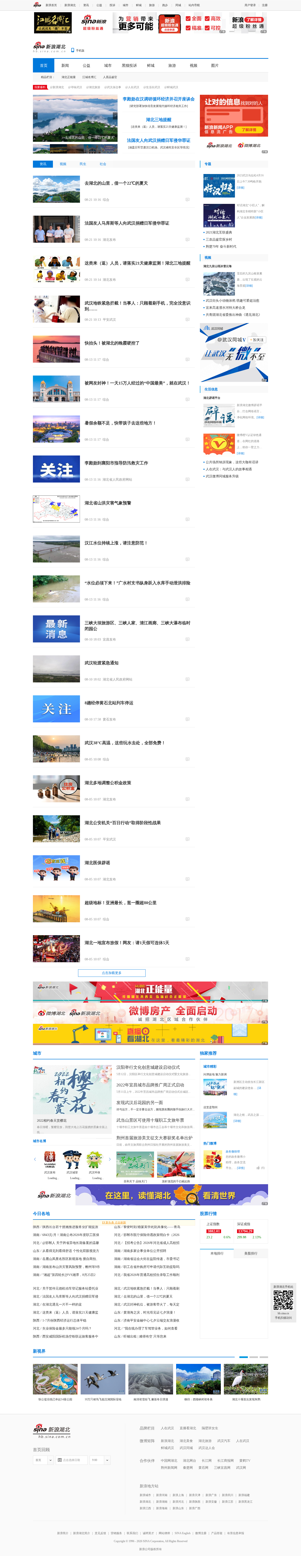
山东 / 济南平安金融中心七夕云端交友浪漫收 (146, 1320)
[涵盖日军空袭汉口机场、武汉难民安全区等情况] (158, 147)
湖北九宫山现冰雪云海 (217, 266)
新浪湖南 (161, 1501)
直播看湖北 (188, 1428)
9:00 (94, 1460)
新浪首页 (51, 5)
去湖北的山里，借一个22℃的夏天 (116, 183)
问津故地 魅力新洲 (215, 1074)
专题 (208, 164)
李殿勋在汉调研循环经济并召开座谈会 (159, 99)
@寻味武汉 (75, 87)
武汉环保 (94, 1172)
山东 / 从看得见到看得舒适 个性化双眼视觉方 (66, 1251)
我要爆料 (40, 87)
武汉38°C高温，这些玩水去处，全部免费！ (125, 742)
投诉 (112, 5)
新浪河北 (178, 1501)
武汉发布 (49, 1172)
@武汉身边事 (112, 87)
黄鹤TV (244, 1460)
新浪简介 (62, 1533)
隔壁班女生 (210, 1428)
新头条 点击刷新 (114, 1222)
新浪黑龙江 (245, 1501)
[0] (188, 199)
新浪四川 (227, 1495)
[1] (188, 399)
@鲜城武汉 (171, 87)
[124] (188, 959)
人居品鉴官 (110, 77)
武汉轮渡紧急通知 (102, 663)
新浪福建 (244, 1495)
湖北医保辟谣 (97, 862)
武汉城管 (72, 1172)
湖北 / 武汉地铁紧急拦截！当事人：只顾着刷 (146, 1288)
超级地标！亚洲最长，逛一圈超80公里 (121, 902)
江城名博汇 (89, 77)
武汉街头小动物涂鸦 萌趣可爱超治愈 (232, 300)
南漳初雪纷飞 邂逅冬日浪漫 (151, 1399)
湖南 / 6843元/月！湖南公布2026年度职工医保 (66, 1235)
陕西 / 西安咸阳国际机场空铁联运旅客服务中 (65, 1336)
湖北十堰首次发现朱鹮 (246, 1399)
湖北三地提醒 (158, 119)
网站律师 (164, 1533)
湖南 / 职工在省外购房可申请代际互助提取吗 (146, 1267)
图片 (215, 65)
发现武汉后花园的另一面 (139, 1102)
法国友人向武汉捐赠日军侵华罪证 (158, 140)
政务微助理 (233, 1151)
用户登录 (250, 5)
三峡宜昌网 (222, 1467)
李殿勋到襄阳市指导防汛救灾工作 (116, 463)
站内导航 (194, 5)
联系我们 (132, 1533)
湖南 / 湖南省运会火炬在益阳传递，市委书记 (146, 1259)
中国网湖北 (169, 1460)
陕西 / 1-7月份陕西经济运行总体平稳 (59, 1320)
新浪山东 (178, 1508)
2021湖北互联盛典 (219, 232)
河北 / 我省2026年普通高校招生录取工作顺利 (146, 1275)
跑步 (165, 5)
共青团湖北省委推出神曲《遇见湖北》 (234, 315)
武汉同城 (186, 1448)
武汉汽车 (223, 1441)
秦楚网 (188, 1467)
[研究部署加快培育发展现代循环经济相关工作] (159, 106)
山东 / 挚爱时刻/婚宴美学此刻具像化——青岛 (147, 1227)
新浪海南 (161, 1508)
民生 (83, 164)
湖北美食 (186, 1441)
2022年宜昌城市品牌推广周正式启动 (150, 1085)
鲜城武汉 (167, 1448)
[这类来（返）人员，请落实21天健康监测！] (158, 126)
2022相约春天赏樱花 (52, 1120)
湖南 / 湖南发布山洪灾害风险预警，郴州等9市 (66, 1267)
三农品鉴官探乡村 (219, 239)
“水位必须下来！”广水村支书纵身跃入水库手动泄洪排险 (137, 583)
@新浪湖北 (57, 87)
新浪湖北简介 (81, 1533)
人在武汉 (167, 1428)
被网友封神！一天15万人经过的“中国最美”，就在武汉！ (137, 383)
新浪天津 (194, 1495)
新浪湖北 (70, 5)
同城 (178, 5)
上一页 (35, 1159)
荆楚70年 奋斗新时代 (221, 246)
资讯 (86, 5)
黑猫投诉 (129, 65)
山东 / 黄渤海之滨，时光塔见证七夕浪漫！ (145, 1312)
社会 (103, 164)
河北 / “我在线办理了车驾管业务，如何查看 (146, 1328)
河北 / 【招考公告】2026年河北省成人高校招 (146, 1243)
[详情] (241, 1168)
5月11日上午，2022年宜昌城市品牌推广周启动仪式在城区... (153, 1091)
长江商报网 (225, 1460)
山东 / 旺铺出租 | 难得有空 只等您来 (140, 1336)
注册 (265, 5)
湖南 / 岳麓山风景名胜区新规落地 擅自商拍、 (66, 1259)
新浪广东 (211, 1495)
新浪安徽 (211, 1501)
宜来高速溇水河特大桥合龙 (225, 307)
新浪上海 (178, 1495)
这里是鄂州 (210, 1107)
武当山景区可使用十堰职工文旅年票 (150, 1120)
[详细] (240, 187)
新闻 (65, 65)
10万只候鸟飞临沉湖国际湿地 (103, 1399)
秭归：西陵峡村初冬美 (198, 1399)
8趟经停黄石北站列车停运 (109, 703)
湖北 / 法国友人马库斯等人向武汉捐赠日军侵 (65, 1296)
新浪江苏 (227, 1501)
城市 (125, 5)
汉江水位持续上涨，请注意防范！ (116, 543)
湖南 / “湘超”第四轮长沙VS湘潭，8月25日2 (64, 1275)
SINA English (182, 1533)
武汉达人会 (206, 1448)
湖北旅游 (205, 1441)
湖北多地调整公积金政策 (108, 782)
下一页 (109, 1159)
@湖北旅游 (93, 87)
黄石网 (203, 1467)
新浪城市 (145, 1495)
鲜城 (139, 5)
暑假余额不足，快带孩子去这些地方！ (121, 423)
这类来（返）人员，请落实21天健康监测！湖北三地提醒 (137, 263)
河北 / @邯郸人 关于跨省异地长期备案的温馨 (66, 1243)
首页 (44, 65)
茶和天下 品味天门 (135, 1181)
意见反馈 (100, 1533)
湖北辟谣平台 (211, 398)
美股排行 (250, 1253)
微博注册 (200, 1533)
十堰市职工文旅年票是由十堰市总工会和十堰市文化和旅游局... (155, 1127)
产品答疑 (216, 1533)
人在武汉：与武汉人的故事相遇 (229, 469)
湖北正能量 (69, 77)
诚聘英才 (148, 1533)
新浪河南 (161, 1495)
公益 (99, 5)
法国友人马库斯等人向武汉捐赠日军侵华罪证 (127, 223)
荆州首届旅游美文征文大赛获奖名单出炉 (154, 1138)
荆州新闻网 (169, 1467)
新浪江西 (145, 1508)
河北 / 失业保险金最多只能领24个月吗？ (62, 1328)
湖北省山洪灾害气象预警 (108, 503)
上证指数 (213, 1224)
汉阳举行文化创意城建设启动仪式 (148, 1067)
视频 (193, 65)
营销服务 (116, 1533)
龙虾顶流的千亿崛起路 (176, 1181)
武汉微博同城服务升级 (222, 476)
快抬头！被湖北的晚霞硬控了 (112, 343)
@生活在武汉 (151, 87)
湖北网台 (189, 1460)
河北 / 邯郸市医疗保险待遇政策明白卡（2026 (146, 1235)
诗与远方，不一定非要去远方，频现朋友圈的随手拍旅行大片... (155, 1109)
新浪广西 (194, 1508)
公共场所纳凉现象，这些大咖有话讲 (232, 462)
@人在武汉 (132, 87)
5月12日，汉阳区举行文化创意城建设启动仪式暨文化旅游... (153, 1074)
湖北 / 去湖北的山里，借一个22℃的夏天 (143, 1296)
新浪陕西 (194, 1501)
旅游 (152, 5)
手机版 (80, 50)
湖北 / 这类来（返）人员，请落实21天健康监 (65, 1312)
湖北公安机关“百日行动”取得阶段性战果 (123, 822)
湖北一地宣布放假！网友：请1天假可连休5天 (127, 942)
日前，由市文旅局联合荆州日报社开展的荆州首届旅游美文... (154, 1144)
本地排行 (217, 1253)
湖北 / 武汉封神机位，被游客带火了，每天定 (146, 1304)
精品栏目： (48, 77)
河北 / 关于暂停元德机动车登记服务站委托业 (65, 1288)
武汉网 (241, 1467)
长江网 (207, 1460)
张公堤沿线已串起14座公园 (55, 1399)
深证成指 (243, 1224)
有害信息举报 (235, 1533)
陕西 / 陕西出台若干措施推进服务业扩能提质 (65, 1227)
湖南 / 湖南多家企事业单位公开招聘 (140, 1251)
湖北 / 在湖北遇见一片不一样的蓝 (57, 1304)
